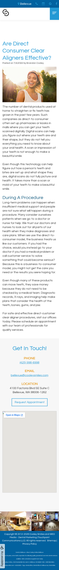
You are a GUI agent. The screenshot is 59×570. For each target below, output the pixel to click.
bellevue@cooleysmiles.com (29, 375)
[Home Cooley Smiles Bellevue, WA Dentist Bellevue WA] (5, 12)
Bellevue (25, 3)
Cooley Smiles (37, 534)
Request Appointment (30, 402)
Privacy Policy (29, 544)
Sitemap (51, 541)
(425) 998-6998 (29, 362)
